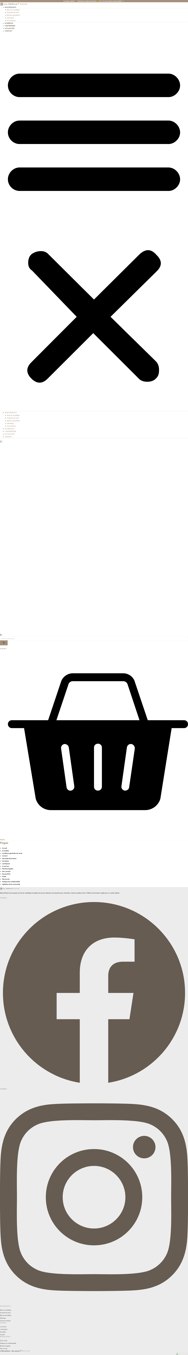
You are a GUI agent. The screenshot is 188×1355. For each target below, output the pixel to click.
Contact (8, 31)
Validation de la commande (11, 884)
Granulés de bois (13, 12)
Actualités (9, 28)
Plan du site (6, 879)
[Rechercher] (4, 642)
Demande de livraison (9, 858)
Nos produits (10, 7)
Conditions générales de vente (12, 853)
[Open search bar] (1, 635)
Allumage (10, 18)
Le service (9, 23)
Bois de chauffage (13, 10)
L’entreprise (10, 26)
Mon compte (6, 871)
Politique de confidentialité (11, 882)
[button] (94, 223)
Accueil (4, 848)
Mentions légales (7, 869)
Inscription (5, 861)
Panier (4, 876)
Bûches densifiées (13, 15)
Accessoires (11, 20)
